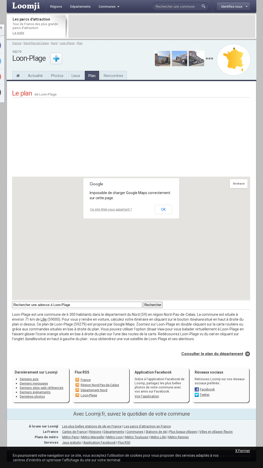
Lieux (76, 75)
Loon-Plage (67, 43)
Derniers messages (34, 383)
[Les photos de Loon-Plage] (209, 59)
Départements (114, 432)
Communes (134, 432)
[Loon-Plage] (18, 75)
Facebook (207, 389)
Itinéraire (239, 183)
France (16, 43)
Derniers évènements (35, 392)
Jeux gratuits (71, 442)
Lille (44, 319)
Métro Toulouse (136, 437)
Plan (80, 43)
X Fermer (242, 451)
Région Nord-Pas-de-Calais (100, 385)
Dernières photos (32, 396)
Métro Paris (70, 437)
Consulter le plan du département (212, 353)
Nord (54, 43)
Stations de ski (156, 432)
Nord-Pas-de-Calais (36, 43)
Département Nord (94, 390)
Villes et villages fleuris (216, 432)
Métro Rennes (178, 437)
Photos (57, 75)
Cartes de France (74, 432)
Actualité (35, 75)
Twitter (205, 395)
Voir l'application (147, 396)
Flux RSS (82, 372)
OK (163, 209)
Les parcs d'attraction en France (147, 426)
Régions (95, 432)
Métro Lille (158, 437)
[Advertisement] (161, 26)
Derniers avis (29, 379)
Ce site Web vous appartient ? (111, 209)
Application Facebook (99, 442)
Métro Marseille (92, 437)
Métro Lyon (114, 437)
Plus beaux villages (183, 432)
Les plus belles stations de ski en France (91, 426)
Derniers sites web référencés (41, 388)
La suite (18, 33)
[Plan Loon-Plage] (234, 60)
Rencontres (113, 75)
